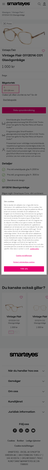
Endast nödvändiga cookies (24, 262)
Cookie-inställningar (24, 256)
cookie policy (34, 249)
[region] (24, 235)
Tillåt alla (24, 269)
